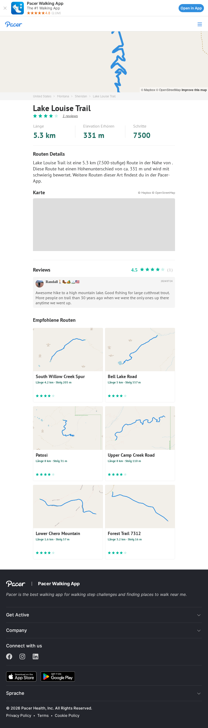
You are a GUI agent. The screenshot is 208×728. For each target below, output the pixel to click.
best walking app (47, 594)
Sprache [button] (15, 693)
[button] (5, 8)
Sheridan (81, 96)
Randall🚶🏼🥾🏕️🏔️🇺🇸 (62, 282)
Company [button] (16, 630)
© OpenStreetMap (169, 89)
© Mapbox (148, 89)
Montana (63, 96)
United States (42, 96)
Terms (43, 715)
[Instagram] (22, 657)
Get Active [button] (17, 614)
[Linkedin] (35, 657)
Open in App (191, 8)
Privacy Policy (18, 715)
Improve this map (194, 89)
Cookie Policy (67, 715)
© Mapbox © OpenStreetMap (156, 192)
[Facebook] (9, 657)
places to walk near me (163, 594)
